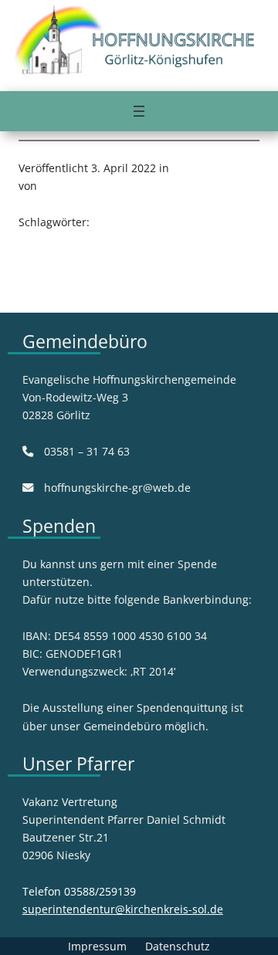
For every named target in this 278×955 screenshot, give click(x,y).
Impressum (97, 946)
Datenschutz (177, 946)
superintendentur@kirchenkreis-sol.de (122, 909)
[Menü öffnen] (139, 111)
